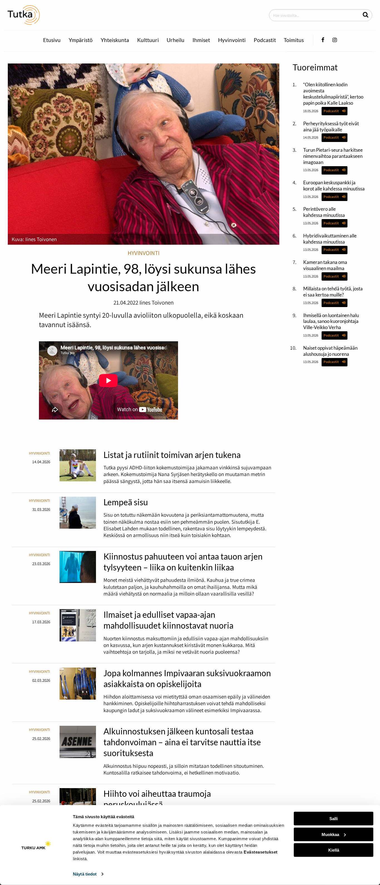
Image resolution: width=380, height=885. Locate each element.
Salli (333, 818)
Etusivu (52, 40)
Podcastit (265, 40)
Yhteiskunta (115, 40)
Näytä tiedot (85, 874)
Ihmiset (201, 40)
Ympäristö (81, 40)
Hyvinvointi (232, 40)
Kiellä (333, 850)
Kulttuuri (148, 40)
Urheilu (175, 40)
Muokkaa (330, 834)
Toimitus (294, 40)
